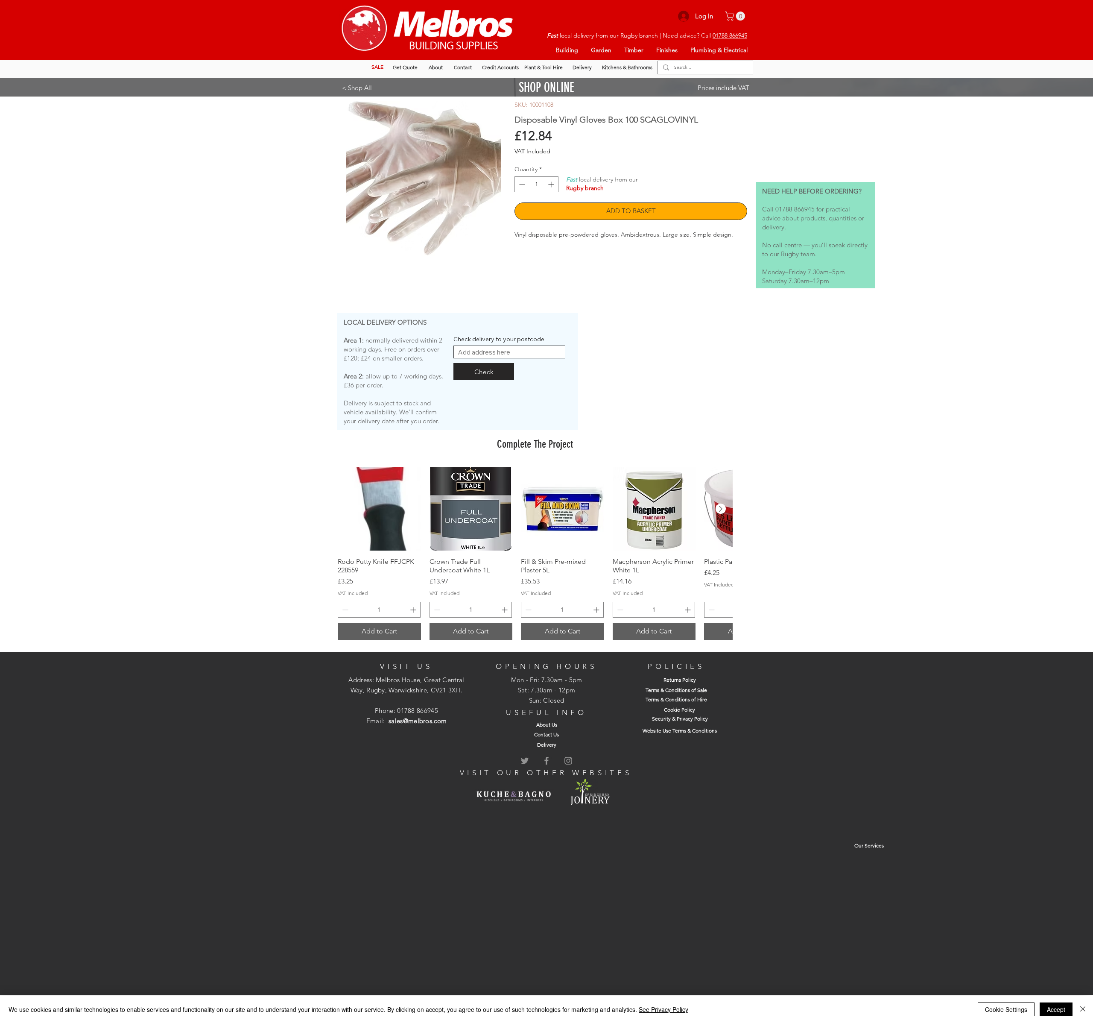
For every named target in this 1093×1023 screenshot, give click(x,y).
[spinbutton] (536, 184)
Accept (1056, 1009)
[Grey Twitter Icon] (525, 761)
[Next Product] (721, 509)
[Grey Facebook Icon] (546, 761)
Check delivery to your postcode (498, 339)
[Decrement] (521, 184)
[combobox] (509, 352)
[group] (535, 553)
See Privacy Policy (663, 1009)
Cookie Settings (1006, 1009)
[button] (736, 16)
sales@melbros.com (418, 721)
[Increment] (551, 184)
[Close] (1083, 1009)
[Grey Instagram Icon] (568, 761)
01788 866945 (730, 35)
